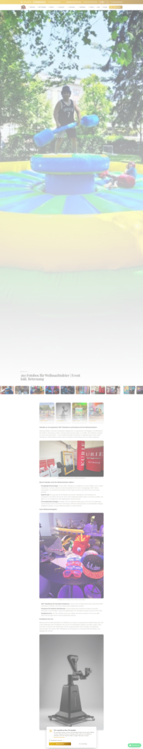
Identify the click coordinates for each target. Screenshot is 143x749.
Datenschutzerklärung (59, 737)
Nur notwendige (83, 743)
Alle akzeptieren (60, 743)
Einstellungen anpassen (56, 740)
